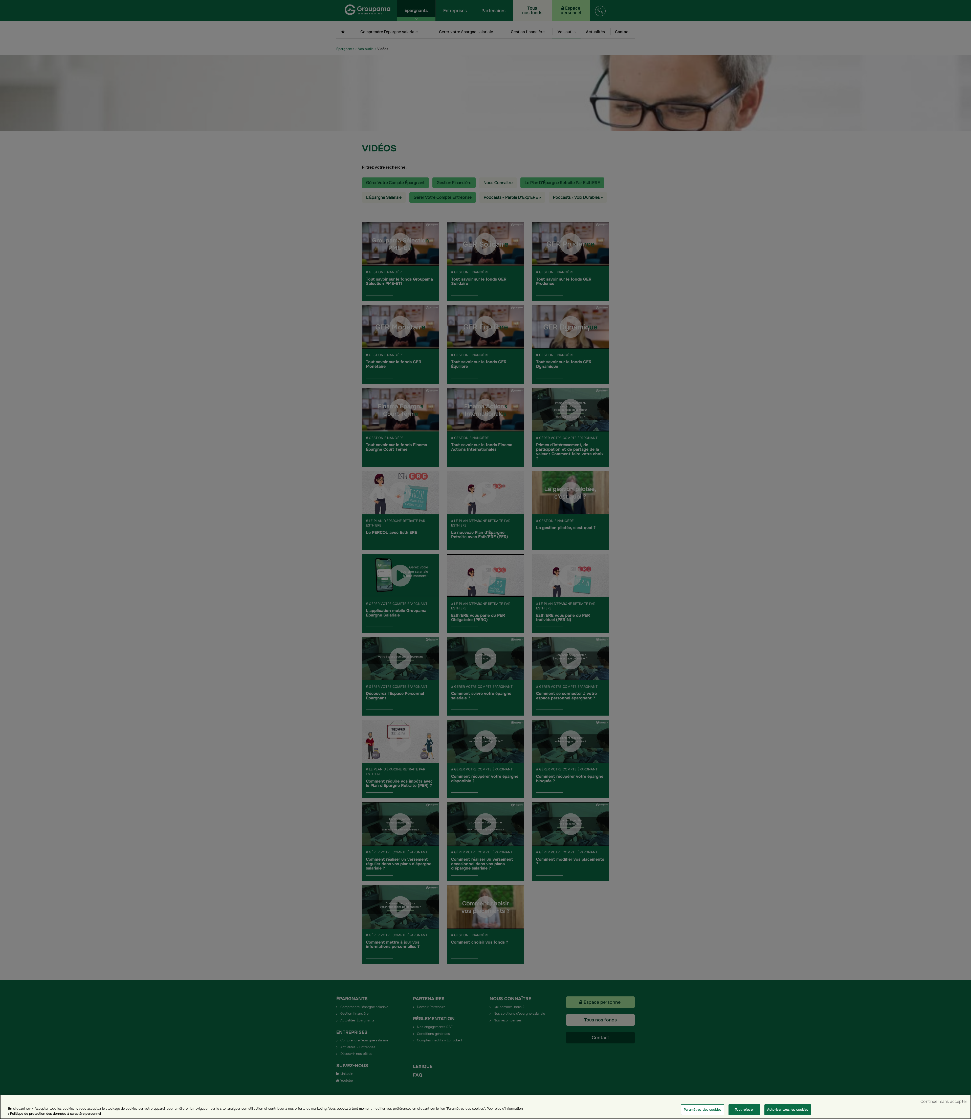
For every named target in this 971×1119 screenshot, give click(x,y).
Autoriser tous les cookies (787, 1109)
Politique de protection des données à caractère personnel (55, 1113)
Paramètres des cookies (702, 1109)
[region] (485, 1107)
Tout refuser (744, 1109)
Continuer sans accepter (943, 1101)
